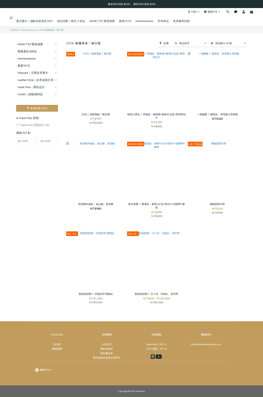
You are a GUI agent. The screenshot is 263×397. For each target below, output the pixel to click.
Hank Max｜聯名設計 (31, 87)
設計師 (57, 344)
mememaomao (29, 29)
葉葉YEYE (24, 65)
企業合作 (107, 344)
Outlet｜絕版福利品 (30, 94)
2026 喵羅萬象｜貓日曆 (51, 29)
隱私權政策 (106, 353)
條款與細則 (106, 348)
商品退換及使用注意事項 (106, 357)
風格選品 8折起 (27, 51)
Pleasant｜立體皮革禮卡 (33, 72)
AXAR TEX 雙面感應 (30, 44)
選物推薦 (57, 348)
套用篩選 (38, 108)
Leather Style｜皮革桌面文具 (35, 79)
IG (165, 344)
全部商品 (14, 29)
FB (161, 344)
